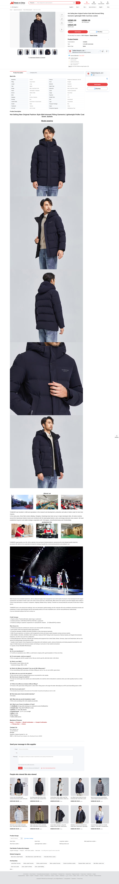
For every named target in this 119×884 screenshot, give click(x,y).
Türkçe (86, 875)
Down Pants (12, 841)
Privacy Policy (80, 878)
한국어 (70, 875)
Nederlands (62, 875)
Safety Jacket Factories (28, 863)
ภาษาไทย (82, 875)
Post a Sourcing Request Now (48, 768)
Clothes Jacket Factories (41, 863)
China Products (32, 874)
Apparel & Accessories (18, 9)
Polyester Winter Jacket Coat (84, 863)
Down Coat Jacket (15, 866)
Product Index (83, 874)
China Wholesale (54, 874)
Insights (94, 874)
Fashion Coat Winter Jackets (69, 863)
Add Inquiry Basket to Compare (37, 57)
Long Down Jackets (64, 841)
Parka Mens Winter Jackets (50, 856)
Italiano (52, 875)
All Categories (15, 7)
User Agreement (67, 878)
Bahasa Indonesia (97, 875)
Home (11, 9)
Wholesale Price (61, 874)
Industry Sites (68, 874)
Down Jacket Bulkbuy (39, 866)
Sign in (107, 3)
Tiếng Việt (91, 875)
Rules (108, 7)
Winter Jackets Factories (55, 863)
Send (20, 768)
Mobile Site (89, 874)
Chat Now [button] (100, 31)
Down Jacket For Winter (27, 866)
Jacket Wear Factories (16, 863)
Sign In (70, 66)
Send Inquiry (78, 31)
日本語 (74, 875)
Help (84, 7)
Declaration (74, 878)
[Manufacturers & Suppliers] (17, 2)
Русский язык (47, 875)
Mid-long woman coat (64, 843)
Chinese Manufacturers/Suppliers (43, 874)
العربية (67, 875)
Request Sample (93, 35)
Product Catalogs (29, 838)
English (27, 875)
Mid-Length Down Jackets (89, 841)
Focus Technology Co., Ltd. (50, 878)
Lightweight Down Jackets (40, 843)
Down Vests (37, 841)
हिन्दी (78, 875)
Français (41, 875)
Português (36, 875)
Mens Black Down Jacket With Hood (33, 856)
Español (31, 875)
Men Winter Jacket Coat (99, 863)
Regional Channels (75, 874)
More (11, 869)
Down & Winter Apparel (27, 9)
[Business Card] (107, 78)
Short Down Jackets (14, 843)
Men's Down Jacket (37, 9)
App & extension (92, 7)
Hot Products (25, 874)
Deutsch (57, 875)
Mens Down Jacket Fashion (17, 856)
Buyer (77, 7)
